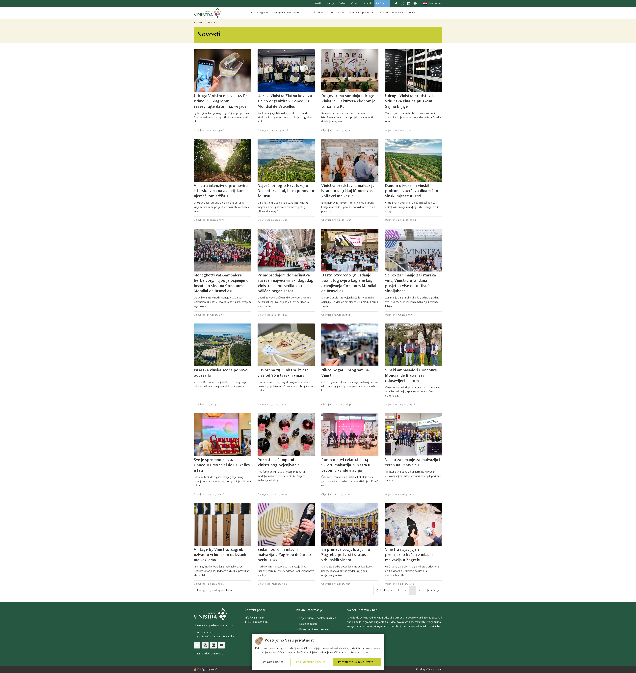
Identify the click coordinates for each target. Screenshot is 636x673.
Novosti (212, 22)
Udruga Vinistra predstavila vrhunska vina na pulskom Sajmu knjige (410, 101)
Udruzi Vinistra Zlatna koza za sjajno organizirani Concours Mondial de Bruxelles (285, 101)
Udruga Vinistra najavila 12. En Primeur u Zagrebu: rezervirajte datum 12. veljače (221, 101)
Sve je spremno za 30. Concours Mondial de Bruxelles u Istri (222, 465)
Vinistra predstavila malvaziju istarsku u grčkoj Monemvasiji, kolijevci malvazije (348, 191)
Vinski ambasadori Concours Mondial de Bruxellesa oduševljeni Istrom (411, 376)
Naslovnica (200, 22)
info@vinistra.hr (254, 618)
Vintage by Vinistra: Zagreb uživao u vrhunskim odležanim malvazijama (221, 555)
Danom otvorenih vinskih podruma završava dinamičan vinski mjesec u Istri (411, 191)
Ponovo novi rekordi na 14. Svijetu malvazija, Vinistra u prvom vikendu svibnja (345, 465)
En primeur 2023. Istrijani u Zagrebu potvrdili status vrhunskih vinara (345, 555)
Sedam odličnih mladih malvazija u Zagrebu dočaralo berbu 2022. (284, 555)
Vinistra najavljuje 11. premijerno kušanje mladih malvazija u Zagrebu (409, 555)
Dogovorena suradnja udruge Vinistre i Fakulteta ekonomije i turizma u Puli (349, 101)
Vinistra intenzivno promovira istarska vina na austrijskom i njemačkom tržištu (221, 191)
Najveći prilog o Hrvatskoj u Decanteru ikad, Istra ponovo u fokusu (286, 191)
